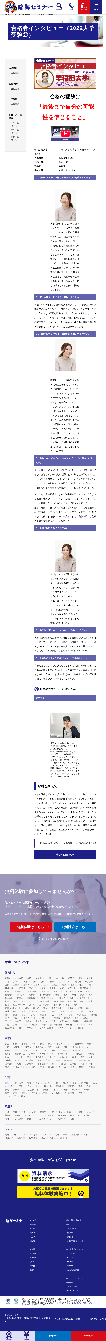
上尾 (7, 1112)
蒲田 (66, 1047)
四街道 (24, 1096)
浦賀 (80, 978)
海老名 (90, 978)
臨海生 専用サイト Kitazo (75, 1249)
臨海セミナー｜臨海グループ (88, 1319)
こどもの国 (69, 991)
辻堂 (76, 1005)
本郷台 (67, 1018)
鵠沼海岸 (84, 988)
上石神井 (77, 1047)
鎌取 (75, 1083)
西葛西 (18, 1060)
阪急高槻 (33, 1138)
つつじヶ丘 (18, 1057)
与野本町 (62, 1119)
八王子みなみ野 (83, 1060)
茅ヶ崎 (32, 1005)
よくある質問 (71, 1229)
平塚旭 (70, 1015)
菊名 (31, 988)
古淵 (80, 991)
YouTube (69, 1262)
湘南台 (20, 998)
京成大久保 (10, 1086)
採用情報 (69, 1282)
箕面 (43, 1138)
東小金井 (42, 1064)
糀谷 (38, 1050)
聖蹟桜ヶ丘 (20, 1054)
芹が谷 (25, 1001)
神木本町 (9, 998)
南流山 (25, 1093)
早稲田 (92, 1067)
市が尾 (49, 978)
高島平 (32, 1054)
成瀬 (91, 1057)
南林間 (18, 1021)
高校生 (32, 1270)
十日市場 (70, 1008)
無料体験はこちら (30, 927)
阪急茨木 (21, 1138)
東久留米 (29, 1064)
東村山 (63, 1064)
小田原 (51, 982)
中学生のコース (15, 131)
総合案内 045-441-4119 (55, 938)
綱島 (27, 1008)
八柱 (80, 1093)
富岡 (88, 1008)
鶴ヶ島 (51, 1115)
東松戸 (57, 1090)
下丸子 (63, 1050)
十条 (87, 1050)
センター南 (59, 1001)
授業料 (68, 1224)
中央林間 (58, 1005)
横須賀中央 (10, 1028)
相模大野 (9, 995)
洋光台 (90, 1025)
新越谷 (8, 1115)
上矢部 (55, 985)
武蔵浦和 (42, 1119)
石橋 (15, 1135)
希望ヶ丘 (72, 988)
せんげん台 (30, 1115)
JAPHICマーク (59, 1301)
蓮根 (48, 1060)
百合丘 (79, 1025)
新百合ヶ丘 (85, 998)
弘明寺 (8, 991)
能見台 (74, 1011)
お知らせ (69, 1237)
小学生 (32, 1262)
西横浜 (63, 1011)
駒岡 (88, 991)
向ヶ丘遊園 (51, 1021)
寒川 (74, 995)
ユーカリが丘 (11, 1096)
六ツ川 (25, 1025)
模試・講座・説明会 (73, 1220)
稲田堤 (71, 978)
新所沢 (18, 1115)
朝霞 (15, 1112)
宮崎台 (28, 1021)
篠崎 (54, 1050)
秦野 (15, 1015)
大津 (25, 982)
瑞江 (34, 1067)
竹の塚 (42, 1054)
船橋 (66, 1090)
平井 (82, 1064)
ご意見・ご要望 (72, 1287)
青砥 (7, 1044)
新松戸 (71, 1086)
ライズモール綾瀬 (46, 1028)
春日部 (43, 1112)
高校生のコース (15, 138)
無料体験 (33, 1253)
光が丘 (73, 1064)
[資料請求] (53, 1176)
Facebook (70, 1266)
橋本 (7, 1015)
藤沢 (7, 1018)
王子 (69, 1044)
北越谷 (80, 1112)
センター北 (45, 1001)
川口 (52, 1112)
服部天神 (9, 1138)
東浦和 (87, 1115)
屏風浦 (43, 1015)
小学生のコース (15, 124)
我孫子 (8, 1083)
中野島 (35, 1011)
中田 (15, 1011)
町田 (25, 1067)
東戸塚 (33, 1015)
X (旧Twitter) (70, 1253)
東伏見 (53, 1064)
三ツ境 (8, 1021)
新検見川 (60, 1086)
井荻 (42, 1044)
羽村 (19, 1064)
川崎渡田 (21, 988)
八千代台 (56, 1093)
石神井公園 (76, 1050)
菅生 (7, 1001)
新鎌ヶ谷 (48, 1086)
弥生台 (69, 1025)
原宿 (24, 1015)
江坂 (24, 1135)
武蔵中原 (88, 1021)
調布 (7, 1057)
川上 (81, 985)
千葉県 (32, 1233)
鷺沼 (57, 995)
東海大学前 (57, 1008)
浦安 (38, 1083)
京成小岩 (27, 1050)
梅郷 (29, 1083)
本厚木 (57, 1018)
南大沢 (51, 1067)
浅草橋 (25, 1044)
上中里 (26, 985)
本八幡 (35, 1093)
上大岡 (16, 985)
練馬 (40, 1060)
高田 (82, 1001)
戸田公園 (62, 1115)
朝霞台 (25, 1112)
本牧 (77, 1018)
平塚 (61, 1015)
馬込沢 (87, 1090)
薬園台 (45, 1093)
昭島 (15, 1044)
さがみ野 (21, 995)
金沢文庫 (89, 982)
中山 (54, 1011)
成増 (82, 1057)
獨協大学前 (75, 1115)
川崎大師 (9, 988)
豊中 (86, 1135)
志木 (89, 1112)
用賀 (73, 1067)
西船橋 (46, 1090)
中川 (7, 1011)
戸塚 (80, 1008)
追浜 (61, 982)
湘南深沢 (31, 998)
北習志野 (85, 1083)
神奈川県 (33, 1224)
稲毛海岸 (19, 1083)
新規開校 (33, 1249)
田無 (52, 1054)
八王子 (57, 1060)
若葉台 (71, 1028)
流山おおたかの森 (31, 1090)
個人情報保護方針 (73, 1270)
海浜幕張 (48, 1083)
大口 (7, 982)
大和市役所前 (56, 1025)
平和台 (16, 1067)
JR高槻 (56, 1135)
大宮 (34, 1112)
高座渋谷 (45, 991)
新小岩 (8, 1054)
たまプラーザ (19, 1005)
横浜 (21, 1028)
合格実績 (15, 73)
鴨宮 (73, 985)
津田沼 (16, 1090)
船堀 (7, 1067)
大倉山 (16, 982)
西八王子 (68, 1060)
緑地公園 (64, 1138)
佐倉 (29, 1086)
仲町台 (45, 1011)
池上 (50, 1044)
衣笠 (62, 988)
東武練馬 (40, 1057)
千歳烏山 (78, 1054)
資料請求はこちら (75, 927)
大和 (44, 1025)
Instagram (70, 1258)
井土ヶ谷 (60, 978)
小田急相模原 (45, 995)
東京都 (32, 1229)
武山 (91, 1001)
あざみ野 (19, 978)
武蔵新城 (76, 1021)
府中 (91, 1064)
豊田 (74, 1057)
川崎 (89, 985)
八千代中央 (69, 1093)
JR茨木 (45, 1135)
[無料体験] (53, 1192)
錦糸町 (8, 1050)
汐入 (82, 995)
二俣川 (16, 1018)
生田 (29, 978)
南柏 (15, 1093)
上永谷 (37, 985)
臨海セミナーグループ (74, 1278)
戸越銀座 (64, 1057)
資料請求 (33, 1258)
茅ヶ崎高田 (44, 1005)
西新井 (8, 1060)
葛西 (50, 1047)
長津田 (25, 1011)
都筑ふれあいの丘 (13, 1008)
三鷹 (42, 1067)
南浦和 (30, 1119)
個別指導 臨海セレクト (74, 1241)
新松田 (73, 998)
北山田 (53, 988)
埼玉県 (32, 1237)
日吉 (52, 1015)
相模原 (32, 995)
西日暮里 (29, 1060)
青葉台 (8, 978)
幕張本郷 (76, 1090)
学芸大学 (40, 1047)
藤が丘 (94, 1015)
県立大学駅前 (31, 991)
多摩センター (64, 1054)
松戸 (7, 1093)
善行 (34, 1001)
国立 (17, 1050)
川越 (61, 1112)
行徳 (95, 1083)
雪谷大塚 (63, 1067)
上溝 (46, 985)
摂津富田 (75, 1135)
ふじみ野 (19, 1119)
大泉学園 (79, 1044)
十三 (65, 1135)
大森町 (16, 1047)
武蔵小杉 (64, 1021)
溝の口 (86, 1018)
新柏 (38, 1086)
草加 (41, 1115)
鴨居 (64, 985)
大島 (89, 1044)
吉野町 (30, 1028)
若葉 (72, 1119)
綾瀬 (34, 1044)
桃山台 (53, 1138)
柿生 (69, 982)
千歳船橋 (90, 1054)
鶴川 (29, 1057)
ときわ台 (52, 1057)
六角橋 (60, 1028)
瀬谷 (15, 1001)
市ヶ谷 (60, 1044)
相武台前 (72, 1001)
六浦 (15, 1025)
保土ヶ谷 (46, 1018)
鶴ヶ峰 (36, 1008)
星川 (36, 1018)
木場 (87, 1047)
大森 (7, 1047)
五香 (21, 1086)
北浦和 (70, 1112)
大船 (34, 982)
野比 (83, 1011)
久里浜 (18, 991)
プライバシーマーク (76, 1299)
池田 (7, 1135)
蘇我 (80, 1086)
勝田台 (65, 1083)
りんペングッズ (72, 1291)
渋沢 (91, 995)
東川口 (8, 1119)
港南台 (57, 991)
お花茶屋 (27, 1047)
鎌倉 (7, 985)
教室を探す (34, 1220)
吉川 (52, 1119)
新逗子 (62, 998)
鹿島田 (78, 982)
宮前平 (39, 1021)
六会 (7, 1025)
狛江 (46, 1050)
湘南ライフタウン (47, 998)
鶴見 (45, 1008)
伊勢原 (39, 978)
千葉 (89, 1086)
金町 (58, 1047)
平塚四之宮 (82, 1015)
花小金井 (9, 1064)
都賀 (7, 1090)
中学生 (32, 1266)
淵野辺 (26, 1018)
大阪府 (32, 1241)
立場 (7, 1005)
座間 (66, 995)
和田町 (81, 1028)
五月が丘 (34, 1135)
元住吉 (35, 1025)
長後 (68, 1005)
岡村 (42, 982)
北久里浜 (42, 988)
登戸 (91, 1011)
